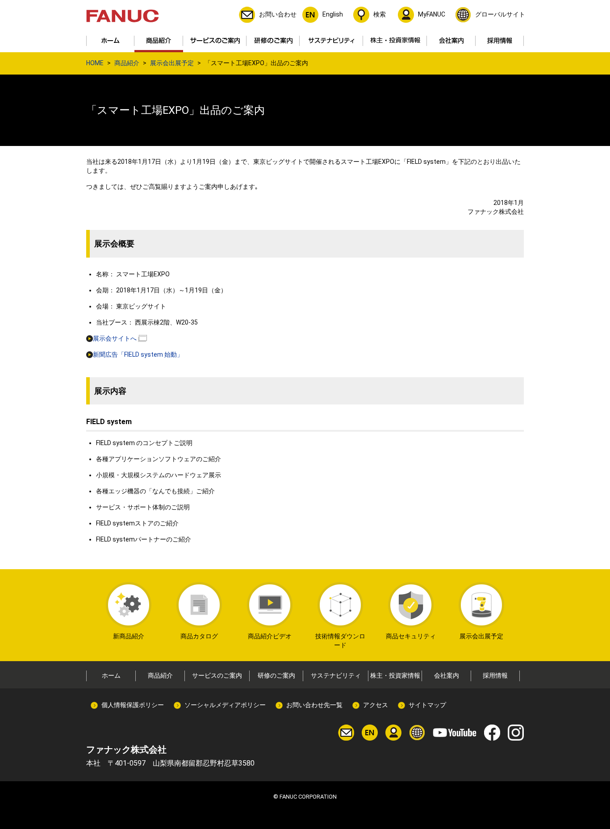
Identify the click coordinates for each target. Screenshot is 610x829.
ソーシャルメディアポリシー (225, 704)
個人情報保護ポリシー (132, 704)
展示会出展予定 (172, 63)
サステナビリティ (336, 675)
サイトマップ (427, 704)
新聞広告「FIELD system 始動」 (138, 354)
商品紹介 (126, 63)
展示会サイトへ (115, 338)
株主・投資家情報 (395, 675)
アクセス (375, 704)
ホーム (111, 675)
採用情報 (495, 675)
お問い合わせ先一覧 (314, 704)
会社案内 (446, 675)
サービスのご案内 (217, 675)
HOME (95, 63)
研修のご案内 (276, 675)
